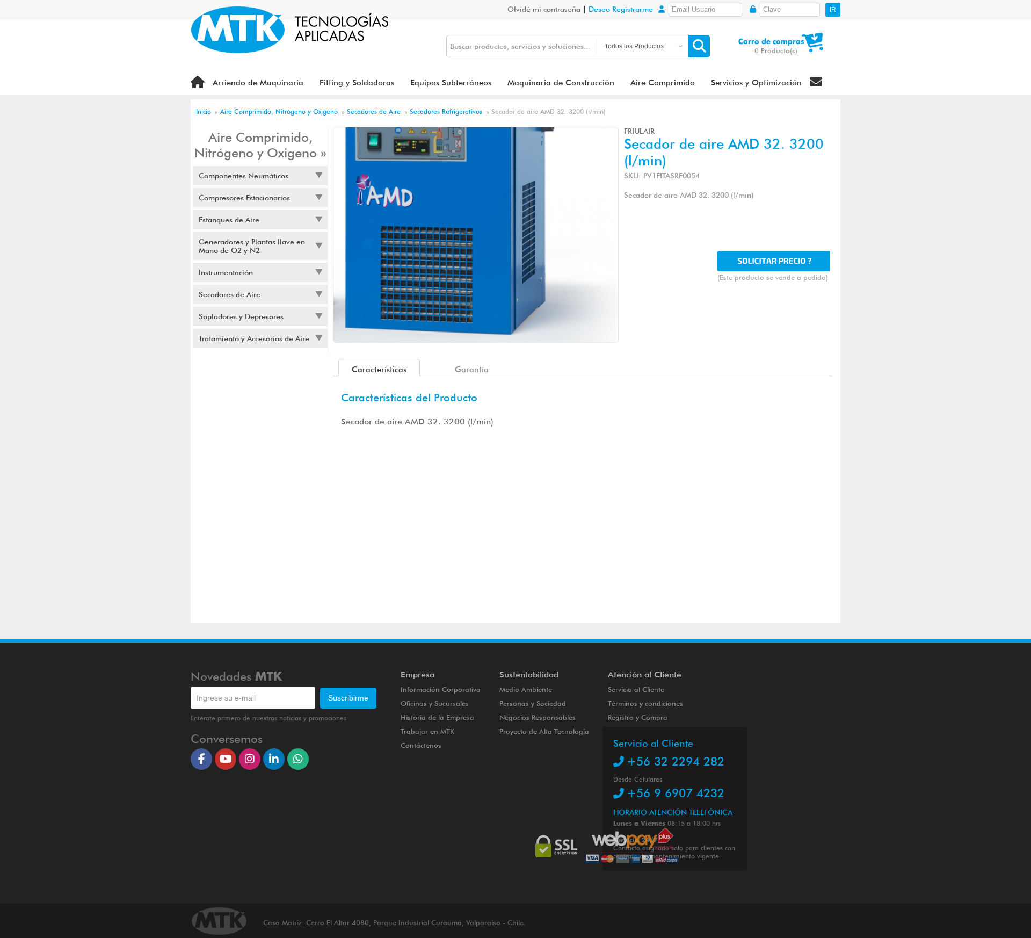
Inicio (203, 111)
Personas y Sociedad (532, 703)
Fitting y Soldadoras (357, 83)
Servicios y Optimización (756, 83)
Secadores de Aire (374, 111)
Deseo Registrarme (621, 9)
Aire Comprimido (662, 83)
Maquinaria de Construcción (560, 83)
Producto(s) (775, 50)
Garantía (472, 369)
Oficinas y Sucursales (435, 703)
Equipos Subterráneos (450, 83)
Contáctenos (421, 745)
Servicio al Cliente (636, 689)
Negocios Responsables (537, 717)
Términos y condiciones (645, 703)
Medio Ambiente (525, 689)
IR (833, 9)
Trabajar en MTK (427, 731)
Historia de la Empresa (437, 717)
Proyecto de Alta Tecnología (544, 731)
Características (379, 369)
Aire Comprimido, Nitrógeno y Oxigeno (279, 111)
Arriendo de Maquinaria (258, 83)
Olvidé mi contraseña (543, 9)
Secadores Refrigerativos (447, 111)
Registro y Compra (637, 717)
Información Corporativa (441, 689)
